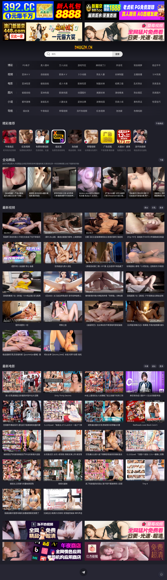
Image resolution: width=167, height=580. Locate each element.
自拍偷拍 (45, 74)
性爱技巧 (156, 101)
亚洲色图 (45, 92)
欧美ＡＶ (63, 74)
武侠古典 (82, 101)
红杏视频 (100, 110)
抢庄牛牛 (156, 65)
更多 (161, 207)
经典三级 (119, 83)
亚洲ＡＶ (26, 74)
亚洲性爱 (26, 83)
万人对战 (63, 65)
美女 (146, 207)
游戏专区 (82, 65)
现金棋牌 (138, 65)
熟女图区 (138, 92)
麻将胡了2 (100, 65)
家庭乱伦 (45, 101)
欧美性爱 (82, 83)
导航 (10, 111)
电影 (10, 83)
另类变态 (156, 83)
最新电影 (8, 366)
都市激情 (26, 101)
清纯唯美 (119, 92)
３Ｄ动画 (82, 74)
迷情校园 (100, 101)
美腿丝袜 (100, 92)
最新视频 (8, 207)
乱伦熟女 (138, 83)
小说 (10, 101)
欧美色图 (63, 92)
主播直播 (138, 74)
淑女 (154, 366)
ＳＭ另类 (156, 74)
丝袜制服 (119, 74)
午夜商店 (45, 110)
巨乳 (154, 207)
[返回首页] (161, 574)
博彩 (10, 65)
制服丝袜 (100, 83)
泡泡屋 (119, 110)
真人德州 (45, 65)
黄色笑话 (138, 101)
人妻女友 (63, 101)
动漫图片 (82, 92)
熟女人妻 (100, 74)
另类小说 (119, 101)
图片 (10, 92)
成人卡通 (63, 83)
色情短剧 (138, 110)
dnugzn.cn (83, 47)
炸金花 (119, 65)
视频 (10, 74)
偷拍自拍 (45, 83)
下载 (161, 160)
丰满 (146, 366)
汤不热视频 (82, 110)
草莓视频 (63, 110)
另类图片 (156, 92)
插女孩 (26, 110)
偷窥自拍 (26, 92)
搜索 (117, 54)
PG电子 (26, 65)
